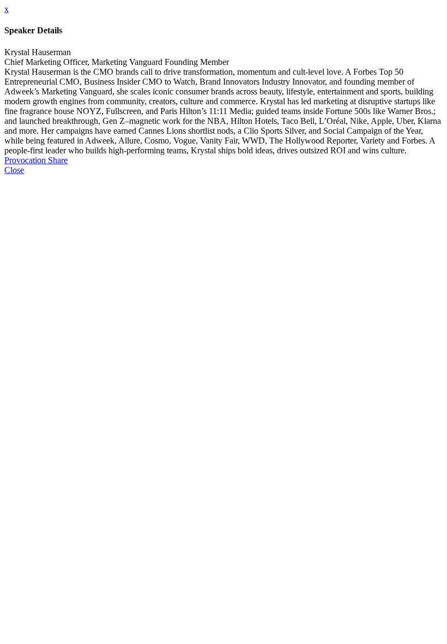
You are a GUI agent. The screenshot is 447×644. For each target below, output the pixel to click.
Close (14, 170)
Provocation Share (36, 160)
